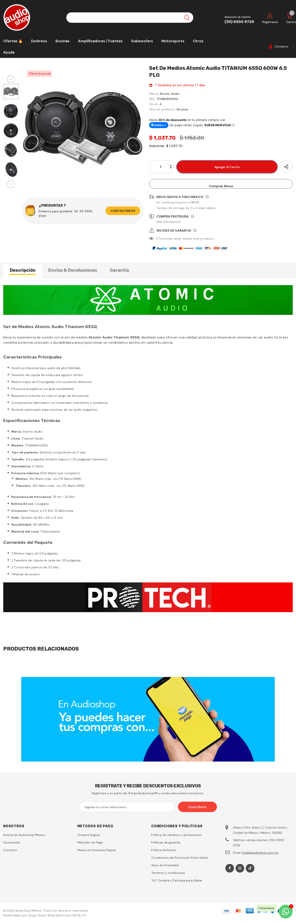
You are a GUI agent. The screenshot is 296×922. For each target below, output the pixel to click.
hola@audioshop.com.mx (260, 853)
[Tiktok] (250, 868)
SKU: (152, 99)
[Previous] (11, 79)
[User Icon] (270, 15)
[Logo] (31, 17)
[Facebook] (229, 868)
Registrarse (270, 22)
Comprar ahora (221, 186)
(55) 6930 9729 (239, 21)
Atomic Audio (169, 94)
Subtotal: (157, 146)
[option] (83, 126)
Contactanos (123, 211)
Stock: (153, 104)
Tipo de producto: (162, 109)
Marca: (154, 94)
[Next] (11, 184)
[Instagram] (240, 868)
